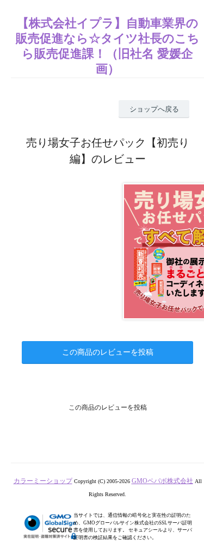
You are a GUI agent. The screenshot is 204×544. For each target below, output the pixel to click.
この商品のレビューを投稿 (107, 352)
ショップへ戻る (154, 109)
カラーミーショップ (43, 481)
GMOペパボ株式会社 (162, 481)
